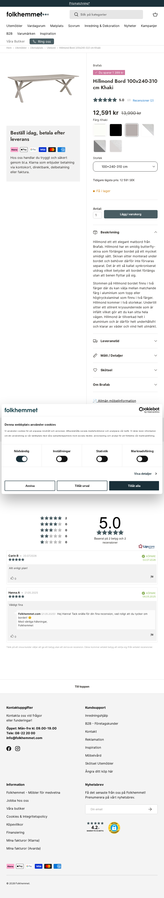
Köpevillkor (14, 824)
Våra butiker (15, 808)
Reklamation (94, 739)
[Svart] (116, 130)
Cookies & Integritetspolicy (26, 816)
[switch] (62, 459)
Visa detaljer (143, 473)
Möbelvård (93, 755)
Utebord (51, 47)
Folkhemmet (22, 883)
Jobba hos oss (17, 800)
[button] (55, 14)
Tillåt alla (134, 485)
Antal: (97, 209)
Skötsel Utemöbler (99, 763)
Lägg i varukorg (130, 214)
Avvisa (30, 485)
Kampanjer (149, 26)
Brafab (97, 65)
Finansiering (15, 832)
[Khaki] (132, 130)
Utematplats (36, 47)
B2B (9, 34)
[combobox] (106, 14)
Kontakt (91, 731)
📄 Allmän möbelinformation (114, 401)
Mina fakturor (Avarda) (23, 848)
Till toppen (82, 686)
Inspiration (48, 34)
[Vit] (100, 130)
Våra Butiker (15, 41)
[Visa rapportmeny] (152, 577)
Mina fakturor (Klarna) (23, 840)
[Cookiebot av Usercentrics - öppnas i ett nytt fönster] (141, 410)
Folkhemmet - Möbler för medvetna (33, 792)
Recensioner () (143, 100)
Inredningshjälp (96, 715)
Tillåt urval (82, 485)
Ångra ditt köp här (99, 771)
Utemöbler (21, 47)
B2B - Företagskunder (101, 723)
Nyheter (130, 26)
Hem (9, 47)
